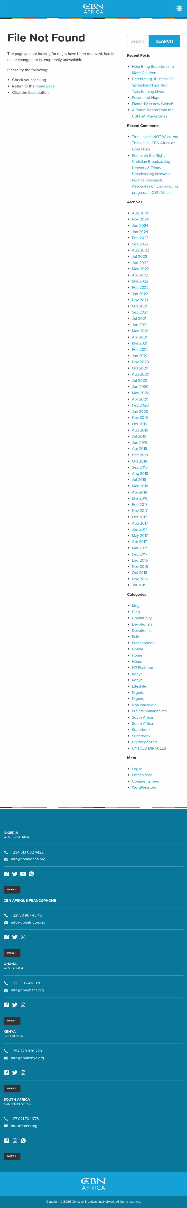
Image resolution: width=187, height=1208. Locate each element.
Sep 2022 (140, 244)
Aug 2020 (140, 374)
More (10, 889)
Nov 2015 (140, 579)
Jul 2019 (139, 436)
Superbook (141, 729)
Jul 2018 (139, 479)
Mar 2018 (139, 498)
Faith (136, 636)
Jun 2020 (140, 386)
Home (137, 655)
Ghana (137, 649)
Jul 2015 (139, 585)
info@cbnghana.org (27, 990)
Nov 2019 (140, 417)
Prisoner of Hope (146, 97)
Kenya (137, 674)
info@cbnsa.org (24, 1125)
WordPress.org (144, 787)
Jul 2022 (139, 256)
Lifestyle (139, 686)
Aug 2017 (140, 523)
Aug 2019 (140, 430)
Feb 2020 (140, 405)
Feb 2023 (140, 237)
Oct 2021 (139, 306)
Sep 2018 (140, 467)
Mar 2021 (139, 343)
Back (32, 92)
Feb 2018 (140, 504)
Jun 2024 (140, 225)
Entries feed (142, 775)
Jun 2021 (139, 324)
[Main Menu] (8, 9)
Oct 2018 (139, 461)
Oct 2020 (140, 368)
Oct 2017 (139, 517)
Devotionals (142, 624)
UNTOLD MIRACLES (149, 748)
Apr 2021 (139, 337)
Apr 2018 (139, 492)
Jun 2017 (139, 529)
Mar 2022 (140, 281)
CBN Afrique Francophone (30, 900)
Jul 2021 (139, 318)
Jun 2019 (139, 442)
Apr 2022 (140, 275)
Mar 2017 (139, 548)
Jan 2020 (140, 411)
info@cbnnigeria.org (28, 859)
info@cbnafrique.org (28, 922)
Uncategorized (144, 742)
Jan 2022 (140, 293)
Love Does (141, 149)
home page (45, 86)
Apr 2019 (139, 448)
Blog (136, 612)
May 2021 (140, 331)
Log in (137, 769)
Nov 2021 (140, 300)
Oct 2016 (139, 572)
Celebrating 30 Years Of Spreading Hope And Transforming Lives (152, 85)
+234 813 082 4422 (27, 852)
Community (142, 618)
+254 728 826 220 (26, 1051)
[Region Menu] (179, 8)
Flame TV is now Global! (152, 104)
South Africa (142, 717)
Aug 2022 (140, 250)
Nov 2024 (140, 219)
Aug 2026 (140, 213)
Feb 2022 (140, 287)
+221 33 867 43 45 (26, 915)
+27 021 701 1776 (25, 1118)
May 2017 (140, 535)
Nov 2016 (140, 566)
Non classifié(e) (145, 705)
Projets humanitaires (149, 711)
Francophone (143, 643)
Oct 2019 (139, 424)
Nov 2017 (140, 510)
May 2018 (140, 486)
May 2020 (140, 393)
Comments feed (145, 781)
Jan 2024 (140, 231)
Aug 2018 (140, 473)
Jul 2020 (139, 380)
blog (136, 605)
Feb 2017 (139, 554)
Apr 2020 (140, 399)
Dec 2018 (140, 455)
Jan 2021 (139, 355)
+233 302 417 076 (26, 983)
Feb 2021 (140, 349)
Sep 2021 (140, 312)
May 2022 (140, 269)
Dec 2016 (140, 560)
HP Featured (142, 667)
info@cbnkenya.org (27, 1058)
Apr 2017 (139, 541)
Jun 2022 (140, 262)
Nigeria (138, 692)
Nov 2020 (140, 362)
